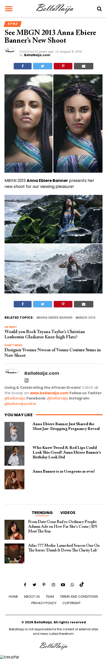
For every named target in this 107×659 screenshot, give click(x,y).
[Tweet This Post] (42, 66)
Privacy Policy (43, 603)
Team (50, 596)
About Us (32, 596)
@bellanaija (14, 398)
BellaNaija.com (37, 55)
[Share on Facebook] (23, 66)
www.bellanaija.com (49, 393)
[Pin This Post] (63, 66)
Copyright (71, 603)
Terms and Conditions (79, 596)
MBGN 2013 (86, 317)
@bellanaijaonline (20, 403)
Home (13, 596)
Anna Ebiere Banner (55, 317)
